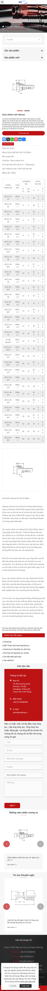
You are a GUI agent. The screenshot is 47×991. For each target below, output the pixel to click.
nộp (12, 805)
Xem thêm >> (12, 864)
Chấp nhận (25, 986)
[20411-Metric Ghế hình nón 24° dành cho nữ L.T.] (23, 835)
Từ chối (13, 986)
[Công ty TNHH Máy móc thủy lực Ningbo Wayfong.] (23, 2)
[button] (6, 844)
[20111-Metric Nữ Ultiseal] (23, 87)
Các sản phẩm (20, 27)
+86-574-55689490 (20, 702)
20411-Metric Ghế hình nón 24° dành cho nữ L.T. (23, 859)
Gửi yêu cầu (24, 133)
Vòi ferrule (7, 642)
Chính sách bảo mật (27, 981)
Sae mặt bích (8, 660)
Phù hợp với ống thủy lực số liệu (15, 29)
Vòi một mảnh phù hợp (12, 657)
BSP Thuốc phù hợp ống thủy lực (16, 645)
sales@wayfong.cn (20, 712)
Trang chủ (8, 27)
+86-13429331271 (27, 956)
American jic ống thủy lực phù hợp (16, 649)
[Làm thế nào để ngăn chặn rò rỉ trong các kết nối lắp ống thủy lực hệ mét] (23, 897)
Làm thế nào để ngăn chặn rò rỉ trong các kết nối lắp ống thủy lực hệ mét (23, 921)
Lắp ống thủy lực (33, 27)
